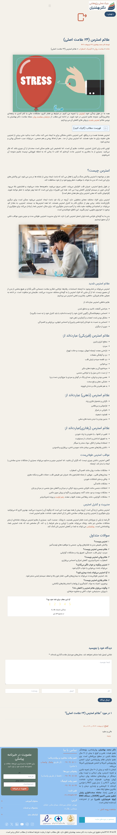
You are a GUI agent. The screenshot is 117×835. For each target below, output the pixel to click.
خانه (108, 49)
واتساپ (44, 762)
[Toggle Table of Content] (104, 128)
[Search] (82, 820)
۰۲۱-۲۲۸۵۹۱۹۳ (70, 795)
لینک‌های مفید (33, 815)
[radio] (68, 604)
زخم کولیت (59, 497)
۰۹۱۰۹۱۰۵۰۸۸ (70, 776)
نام (19, 772)
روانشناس (90, 526)
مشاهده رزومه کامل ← (107, 809)
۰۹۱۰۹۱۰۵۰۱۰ (70, 762)
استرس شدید (94, 120)
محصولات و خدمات (30, 808)
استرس (82, 113)
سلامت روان (99, 49)
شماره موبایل (20, 780)
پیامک (50, 762)
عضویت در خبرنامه (20, 788)
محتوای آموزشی (31, 801)
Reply (109, 736)
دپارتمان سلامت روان (41, 116)
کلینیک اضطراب (85, 49)
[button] (50, 5)
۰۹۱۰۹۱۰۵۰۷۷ (70, 785)
